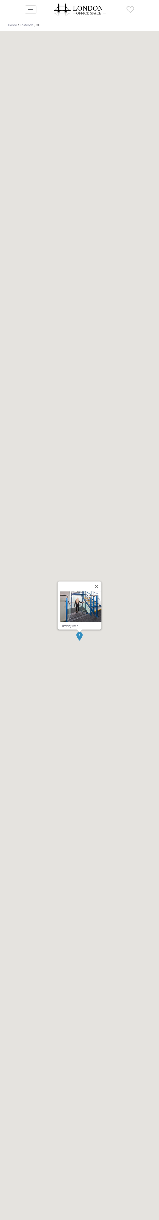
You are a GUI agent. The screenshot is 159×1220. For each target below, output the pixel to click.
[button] (79, 636)
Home (12, 25)
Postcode (27, 25)
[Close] (96, 586)
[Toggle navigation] (30, 9)
